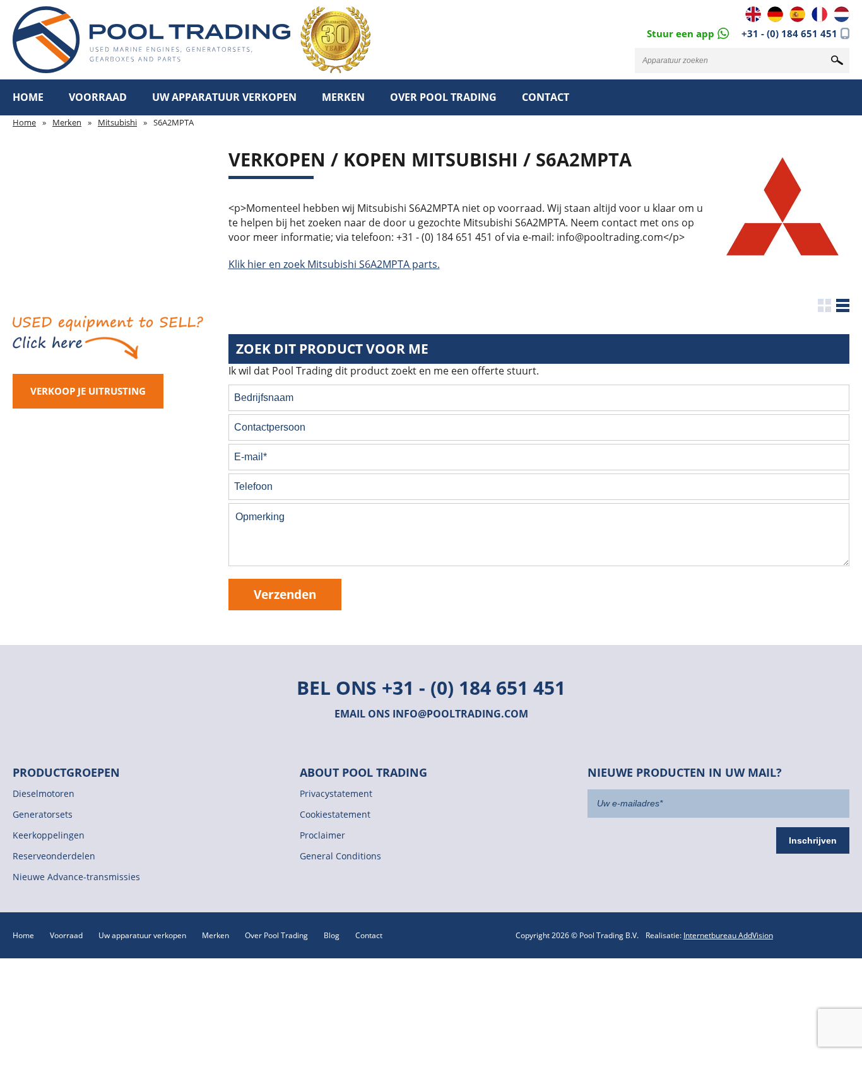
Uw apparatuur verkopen (224, 97)
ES (797, 14)
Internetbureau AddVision (728, 935)
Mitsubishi (117, 122)
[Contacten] (688, 32)
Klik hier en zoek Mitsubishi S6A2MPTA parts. (334, 264)
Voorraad (98, 97)
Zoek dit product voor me (332, 348)
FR (819, 14)
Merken (343, 97)
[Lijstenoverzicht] (842, 305)
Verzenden (285, 594)
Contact (545, 97)
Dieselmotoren (43, 793)
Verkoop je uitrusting (88, 391)
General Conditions (340, 856)
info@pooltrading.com (460, 714)
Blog (331, 935)
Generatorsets (43, 814)
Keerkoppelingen (49, 835)
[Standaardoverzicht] (824, 305)
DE (775, 14)
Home (28, 97)
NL (841, 14)
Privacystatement (336, 793)
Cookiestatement (335, 814)
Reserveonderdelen (54, 856)
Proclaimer (322, 835)
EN (753, 14)
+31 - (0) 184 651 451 (789, 33)
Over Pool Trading (443, 97)
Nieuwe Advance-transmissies (76, 877)
